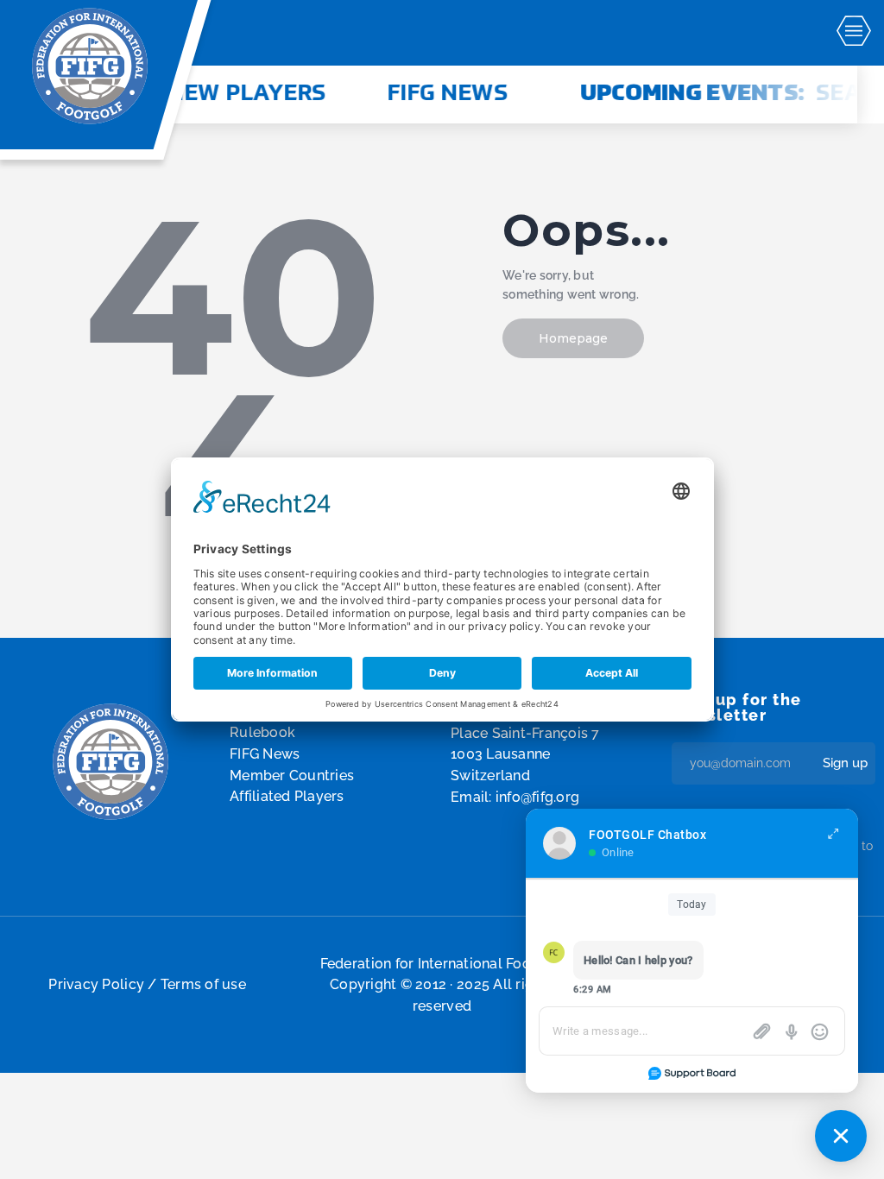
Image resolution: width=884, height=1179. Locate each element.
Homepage (573, 338)
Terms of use (203, 984)
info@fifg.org (537, 797)
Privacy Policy (96, 984)
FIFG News (429, 94)
